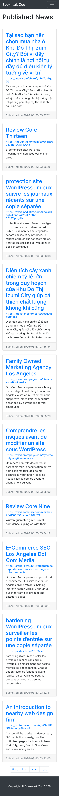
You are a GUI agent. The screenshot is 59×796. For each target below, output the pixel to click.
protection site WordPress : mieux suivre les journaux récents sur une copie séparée (29, 193)
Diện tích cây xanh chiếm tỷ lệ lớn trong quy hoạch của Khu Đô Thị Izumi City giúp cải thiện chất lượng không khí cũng (29, 289)
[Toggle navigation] (51, 4)
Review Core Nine (28, 506)
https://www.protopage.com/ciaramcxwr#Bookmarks (29, 381)
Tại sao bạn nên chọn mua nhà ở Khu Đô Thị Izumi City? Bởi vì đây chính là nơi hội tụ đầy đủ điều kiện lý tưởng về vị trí (29, 54)
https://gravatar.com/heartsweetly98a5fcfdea (29, 315)
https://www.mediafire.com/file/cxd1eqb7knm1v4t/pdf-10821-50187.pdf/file (29, 215)
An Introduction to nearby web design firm (29, 713)
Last (44, 769)
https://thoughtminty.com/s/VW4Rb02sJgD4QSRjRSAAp (29, 143)
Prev (24, 769)
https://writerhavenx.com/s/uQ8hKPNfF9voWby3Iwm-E (29, 727)
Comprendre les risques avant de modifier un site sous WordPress (26, 439)
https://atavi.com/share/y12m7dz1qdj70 (29, 80)
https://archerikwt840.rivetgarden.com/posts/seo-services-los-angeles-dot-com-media (29, 569)
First (15, 769)
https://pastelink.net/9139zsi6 (25, 651)
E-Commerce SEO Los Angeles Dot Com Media (28, 553)
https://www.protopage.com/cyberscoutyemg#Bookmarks (29, 456)
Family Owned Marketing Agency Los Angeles (28, 367)
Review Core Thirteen (21, 132)
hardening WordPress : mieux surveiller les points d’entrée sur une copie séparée (29, 633)
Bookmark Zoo (14, 5)
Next (34, 769)
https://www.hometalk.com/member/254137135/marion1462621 (29, 513)
